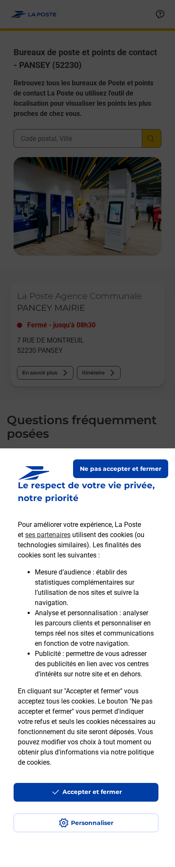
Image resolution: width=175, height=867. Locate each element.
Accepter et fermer (92, 792)
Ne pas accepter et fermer (120, 469)
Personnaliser (92, 823)
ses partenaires (48, 535)
